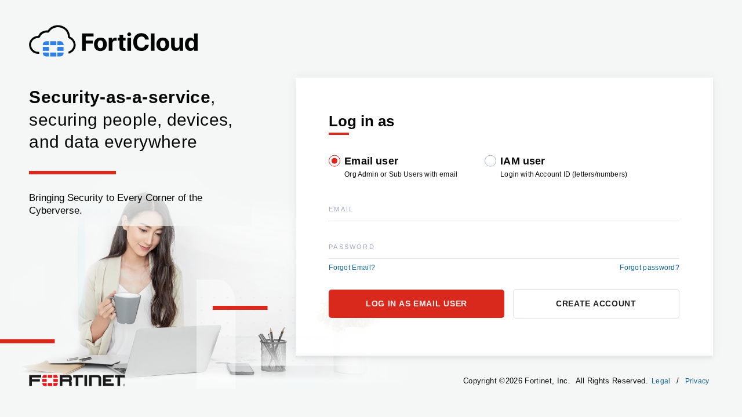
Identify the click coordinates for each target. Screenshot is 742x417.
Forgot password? (649, 268)
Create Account (596, 303)
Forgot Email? (352, 268)
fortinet (40, 378)
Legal (661, 381)
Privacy (697, 381)
